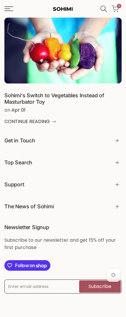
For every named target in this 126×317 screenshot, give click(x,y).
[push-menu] (8, 9)
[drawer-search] (104, 9)
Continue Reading (27, 121)
